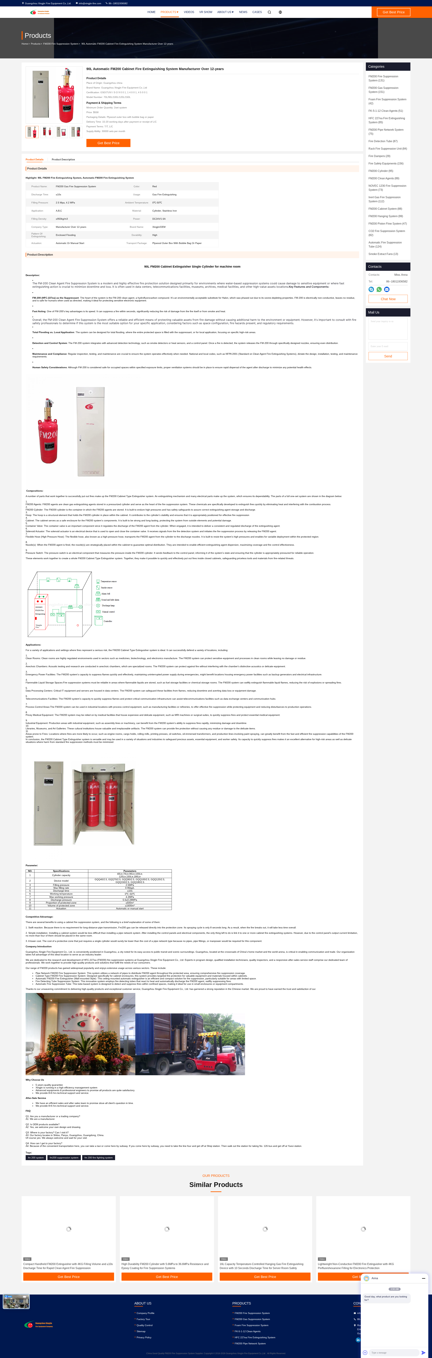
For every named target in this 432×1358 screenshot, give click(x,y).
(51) (386, 110)
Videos (189, 12)
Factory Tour (143, 1319)
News (243, 12)
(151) (383, 89)
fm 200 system (36, 1157)
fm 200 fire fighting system (99, 1157)
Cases (257, 12)
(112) (385, 199)
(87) (383, 141)
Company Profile (145, 1313)
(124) (385, 244)
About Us (224, 12)
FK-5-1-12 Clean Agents (248, 1331)
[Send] (423, 1352)
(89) (384, 178)
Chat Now (388, 299)
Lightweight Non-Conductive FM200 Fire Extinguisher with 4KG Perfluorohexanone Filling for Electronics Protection (258, 1266)
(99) (386, 216)
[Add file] (365, 1352)
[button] (79, 132)
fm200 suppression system (64, 1157)
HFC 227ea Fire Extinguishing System (255, 1337)
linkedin (358, 1339)
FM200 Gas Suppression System (252, 1319)
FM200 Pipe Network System (250, 1343)
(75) (386, 131)
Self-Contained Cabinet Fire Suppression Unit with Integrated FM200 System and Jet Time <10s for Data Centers (359, 1266)
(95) (387, 120)
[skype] (371, 289)
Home (151, 12)
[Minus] (424, 1278)
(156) (386, 163)
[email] (387, 289)
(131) (383, 78)
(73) (387, 187)
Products (168, 12)
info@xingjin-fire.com (90, 3)
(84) (388, 148)
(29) (379, 156)
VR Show (205, 12)
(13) (383, 254)
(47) (388, 223)
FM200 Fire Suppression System (60, 43)
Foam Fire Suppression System (251, 1325)
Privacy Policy (144, 1337)
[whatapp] (379, 289)
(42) (387, 101)
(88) (385, 208)
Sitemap (141, 1331)
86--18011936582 (118, 3)
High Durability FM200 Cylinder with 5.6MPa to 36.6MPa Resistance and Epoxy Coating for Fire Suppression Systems (66, 1266)
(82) (387, 233)
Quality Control (145, 1325)
